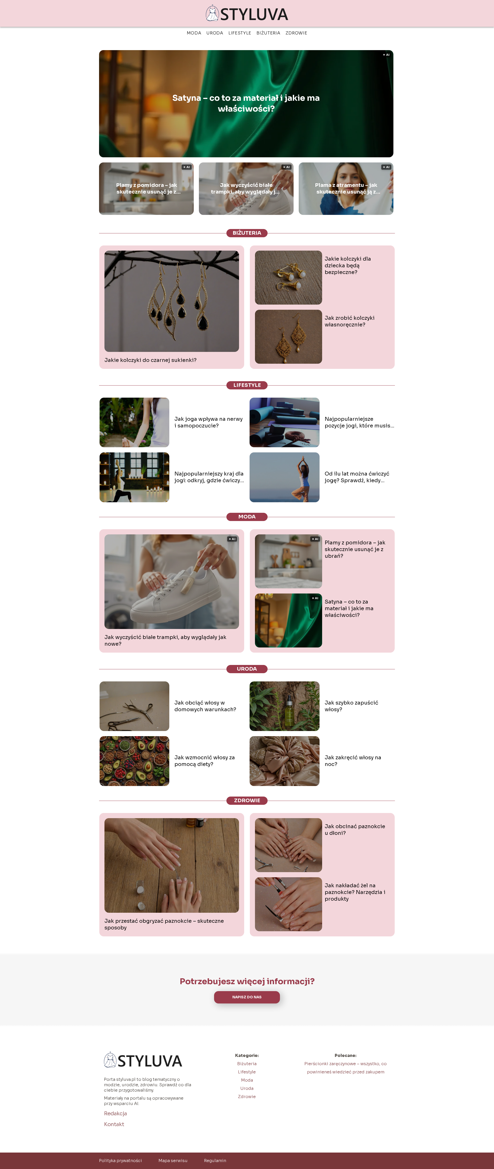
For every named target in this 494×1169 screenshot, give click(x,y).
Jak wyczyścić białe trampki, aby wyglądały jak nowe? (246, 188)
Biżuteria (268, 33)
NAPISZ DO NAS (247, 997)
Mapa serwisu (173, 1160)
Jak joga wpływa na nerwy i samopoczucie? (208, 422)
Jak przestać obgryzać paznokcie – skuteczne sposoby (164, 924)
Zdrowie (296, 33)
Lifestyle (239, 33)
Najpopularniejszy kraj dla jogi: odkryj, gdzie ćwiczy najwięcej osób (209, 477)
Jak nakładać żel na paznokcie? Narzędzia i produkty (355, 892)
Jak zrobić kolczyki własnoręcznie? (350, 321)
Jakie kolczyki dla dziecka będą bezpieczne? (348, 266)
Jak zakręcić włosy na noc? (353, 761)
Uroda (214, 33)
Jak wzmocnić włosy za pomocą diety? (204, 761)
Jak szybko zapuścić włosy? (351, 706)
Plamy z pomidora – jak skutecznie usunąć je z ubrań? (146, 188)
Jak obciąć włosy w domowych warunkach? (205, 706)
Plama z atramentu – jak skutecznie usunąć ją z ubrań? (346, 188)
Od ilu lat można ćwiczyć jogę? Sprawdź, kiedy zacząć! (357, 477)
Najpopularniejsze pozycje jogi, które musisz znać (359, 422)
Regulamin (215, 1160)
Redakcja (115, 1113)
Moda (194, 33)
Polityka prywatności (120, 1160)
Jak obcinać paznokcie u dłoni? (355, 829)
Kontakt (114, 1124)
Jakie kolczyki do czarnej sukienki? (150, 360)
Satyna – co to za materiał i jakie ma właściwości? (246, 103)
